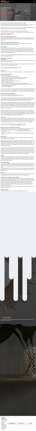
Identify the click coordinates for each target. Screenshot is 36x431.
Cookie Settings (12, 423)
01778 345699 (6, 8)
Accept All (30, 423)
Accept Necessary (21, 423)
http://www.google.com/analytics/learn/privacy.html (9, 68)
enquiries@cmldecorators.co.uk (5, 32)
